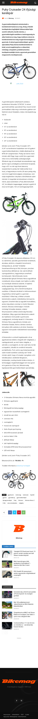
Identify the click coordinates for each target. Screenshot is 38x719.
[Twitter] (14, 512)
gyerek (5, 497)
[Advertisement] (19, 651)
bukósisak (25, 495)
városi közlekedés (12, 503)
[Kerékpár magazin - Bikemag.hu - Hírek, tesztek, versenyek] (19, 2)
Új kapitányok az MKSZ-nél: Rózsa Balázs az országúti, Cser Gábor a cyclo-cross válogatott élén (24, 614)
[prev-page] (3, 581)
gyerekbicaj (11, 497)
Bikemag (11, 18)
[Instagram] (21, 701)
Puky (15, 500)
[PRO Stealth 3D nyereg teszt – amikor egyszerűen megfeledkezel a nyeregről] (7, 574)
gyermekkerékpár (22, 497)
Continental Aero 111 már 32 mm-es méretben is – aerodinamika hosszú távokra (24, 625)
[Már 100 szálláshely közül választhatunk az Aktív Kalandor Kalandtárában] (7, 605)
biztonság (18, 495)
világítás (21, 503)
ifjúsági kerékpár (7, 500)
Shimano (20, 500)
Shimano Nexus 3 (29, 500)
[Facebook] (10, 512)
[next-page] (6, 581)
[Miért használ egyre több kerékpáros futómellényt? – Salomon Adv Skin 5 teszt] (7, 564)
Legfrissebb (7, 587)
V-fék (4, 503)
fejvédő (32, 495)
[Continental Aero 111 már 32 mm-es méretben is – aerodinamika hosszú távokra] (7, 625)
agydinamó (11, 495)
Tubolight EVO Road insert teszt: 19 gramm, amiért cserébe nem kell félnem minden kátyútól (24, 553)
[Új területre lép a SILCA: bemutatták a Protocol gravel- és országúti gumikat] (7, 594)
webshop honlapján (23, 466)
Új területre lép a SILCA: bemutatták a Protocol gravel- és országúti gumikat (25, 594)
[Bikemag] (3, 18)
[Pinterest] (19, 512)
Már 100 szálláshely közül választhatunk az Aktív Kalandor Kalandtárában (24, 604)
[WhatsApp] (23, 512)
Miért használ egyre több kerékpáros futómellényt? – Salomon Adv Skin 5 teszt (22, 563)
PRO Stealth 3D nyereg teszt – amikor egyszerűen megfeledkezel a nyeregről (24, 573)
